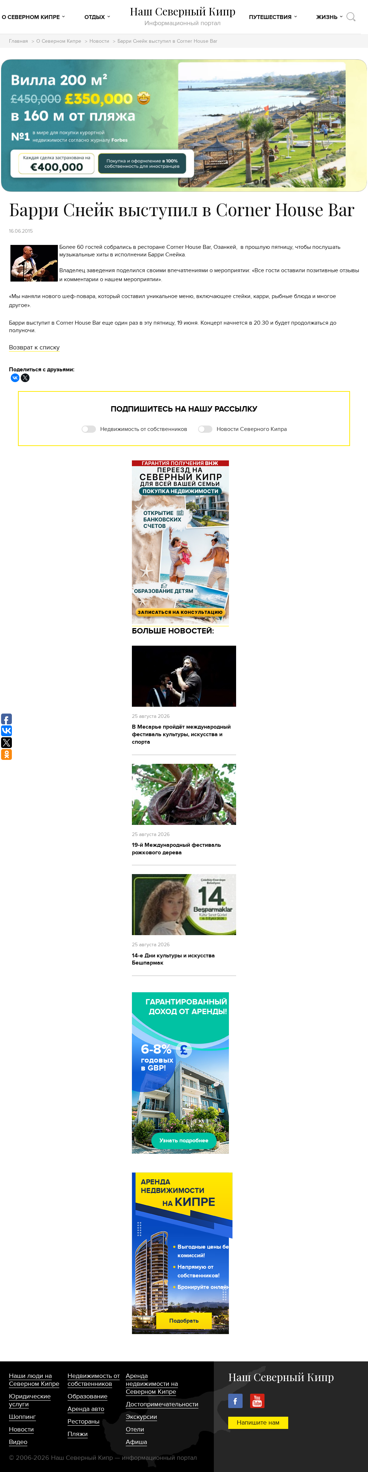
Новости (99, 41)
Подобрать (184, 1320)
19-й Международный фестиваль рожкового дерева (176, 848)
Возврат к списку (34, 347)
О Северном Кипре (31, 17)
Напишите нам (258, 1422)
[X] (25, 377)
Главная (18, 41)
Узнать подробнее (184, 1140)
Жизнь (326, 17)
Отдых (94, 17)
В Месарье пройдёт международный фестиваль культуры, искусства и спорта (181, 734)
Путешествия (270, 17)
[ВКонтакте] (15, 377)
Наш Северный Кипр (182, 16)
